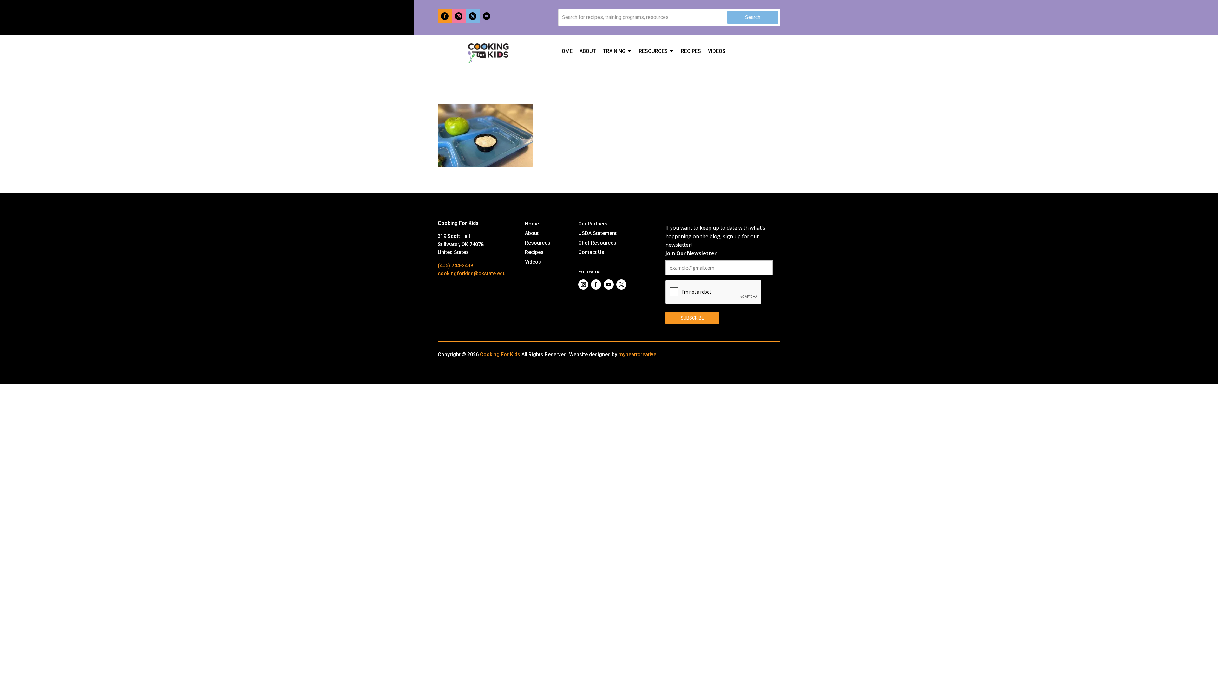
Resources (653, 51)
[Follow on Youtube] (486, 16)
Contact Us (591, 252)
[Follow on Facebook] (445, 16)
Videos (716, 51)
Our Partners (593, 224)
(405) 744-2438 (455, 266)
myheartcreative (637, 354)
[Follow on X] (472, 16)
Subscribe (692, 318)
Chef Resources (597, 243)
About (588, 51)
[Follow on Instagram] (458, 16)
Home (565, 51)
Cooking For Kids (500, 354)
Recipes (691, 51)
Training (614, 51)
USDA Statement (597, 233)
